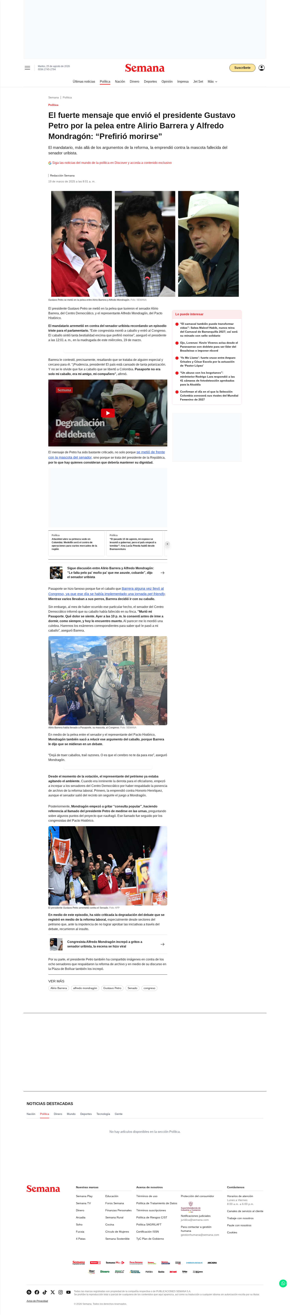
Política (67, 97)
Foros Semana (114, 1203)
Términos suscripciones (151, 1210)
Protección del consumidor (197, 1196)
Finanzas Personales (118, 1210)
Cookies (232, 1232)
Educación (111, 1196)
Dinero (80, 1210)
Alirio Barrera (59, 988)
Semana (53, 97)
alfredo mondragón (85, 988)
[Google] (29, 1292)
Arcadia (80, 1217)
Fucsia (80, 1231)
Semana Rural (114, 1217)
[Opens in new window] (37, 1292)
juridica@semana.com (195, 1219)
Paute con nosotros (239, 1225)
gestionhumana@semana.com (200, 1234)
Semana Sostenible (117, 1238)
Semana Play (84, 1196)
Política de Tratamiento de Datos (156, 1203)
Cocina (109, 1224)
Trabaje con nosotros (240, 1218)
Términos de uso (146, 1196)
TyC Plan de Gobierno (150, 1238)
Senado (132, 988)
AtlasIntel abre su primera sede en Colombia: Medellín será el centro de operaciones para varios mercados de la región (74, 544)
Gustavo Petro (112, 988)
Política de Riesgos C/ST (151, 1217)
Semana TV (83, 1203)
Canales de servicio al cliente (245, 1211)
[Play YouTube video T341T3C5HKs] (108, 413)
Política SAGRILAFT (149, 1224)
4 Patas (80, 1238)
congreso (149, 988)
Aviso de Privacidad (41, 1301)
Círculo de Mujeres (117, 1231)
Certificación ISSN (147, 1231)
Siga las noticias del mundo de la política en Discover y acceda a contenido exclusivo (112, 162)
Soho (79, 1224)
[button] (107, 413)
